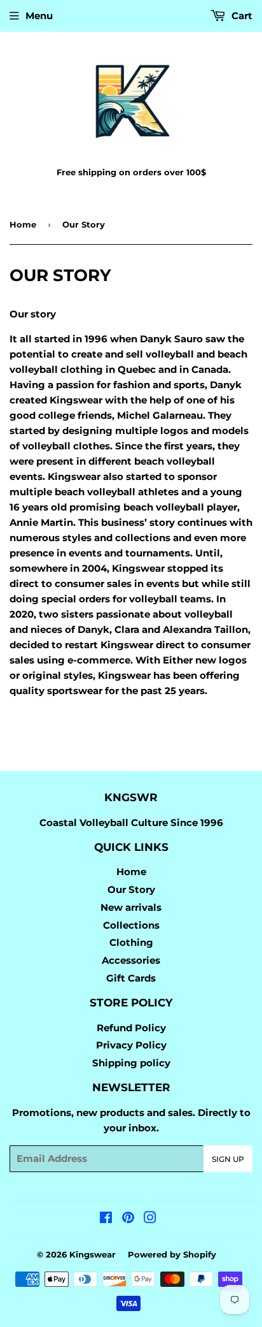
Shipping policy (131, 1063)
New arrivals (131, 907)
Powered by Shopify (172, 1254)
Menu (39, 16)
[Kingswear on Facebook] (106, 1219)
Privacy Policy (131, 1045)
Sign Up (228, 1159)
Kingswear (92, 1254)
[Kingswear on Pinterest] (128, 1219)
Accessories (131, 960)
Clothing (131, 942)
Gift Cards (131, 978)
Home (23, 224)
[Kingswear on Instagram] (150, 1219)
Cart (240, 16)
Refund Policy (131, 1028)
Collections (131, 925)
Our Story (131, 889)
